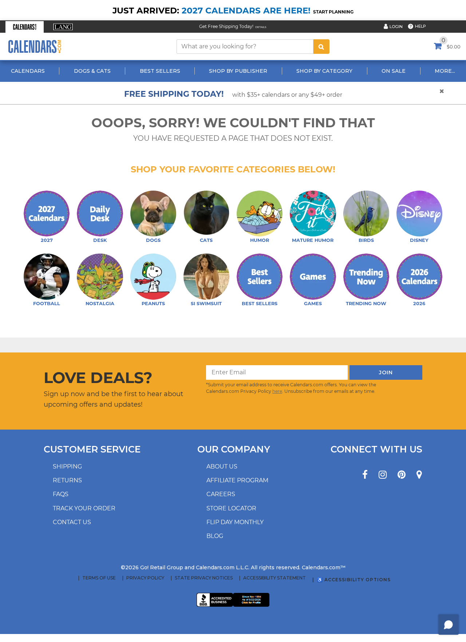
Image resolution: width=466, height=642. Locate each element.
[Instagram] (383, 474)
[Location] (419, 474)
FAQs (60, 494)
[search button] (321, 46)
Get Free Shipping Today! (226, 26)
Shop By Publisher (238, 71)
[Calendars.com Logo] (34, 46)
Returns (67, 480)
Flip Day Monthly (235, 522)
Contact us (72, 522)
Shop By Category (324, 71)
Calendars (28, 71)
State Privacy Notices (204, 578)
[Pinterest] (402, 474)
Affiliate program (237, 480)
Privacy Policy (145, 578)
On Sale (394, 71)
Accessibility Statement (274, 578)
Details (260, 27)
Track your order (84, 508)
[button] (24, 27)
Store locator (231, 508)
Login (396, 26)
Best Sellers (160, 71)
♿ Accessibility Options (354, 579)
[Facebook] (365, 474)
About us (221, 466)
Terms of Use (99, 578)
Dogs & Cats (92, 71)
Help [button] (420, 26)
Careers (220, 494)
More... (445, 71)
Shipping (67, 466)
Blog (214, 536)
